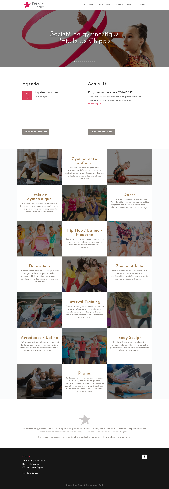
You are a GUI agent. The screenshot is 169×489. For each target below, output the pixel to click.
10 (92, 61)
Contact (142, 5)
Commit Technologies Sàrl (90, 485)
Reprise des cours (46, 92)
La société (88, 5)
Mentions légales (30, 473)
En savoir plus (94, 104)
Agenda (119, 5)
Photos (130, 5)
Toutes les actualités (101, 132)
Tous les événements (36, 132)
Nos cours (104, 5)
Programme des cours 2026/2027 (110, 92)
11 (94, 61)
